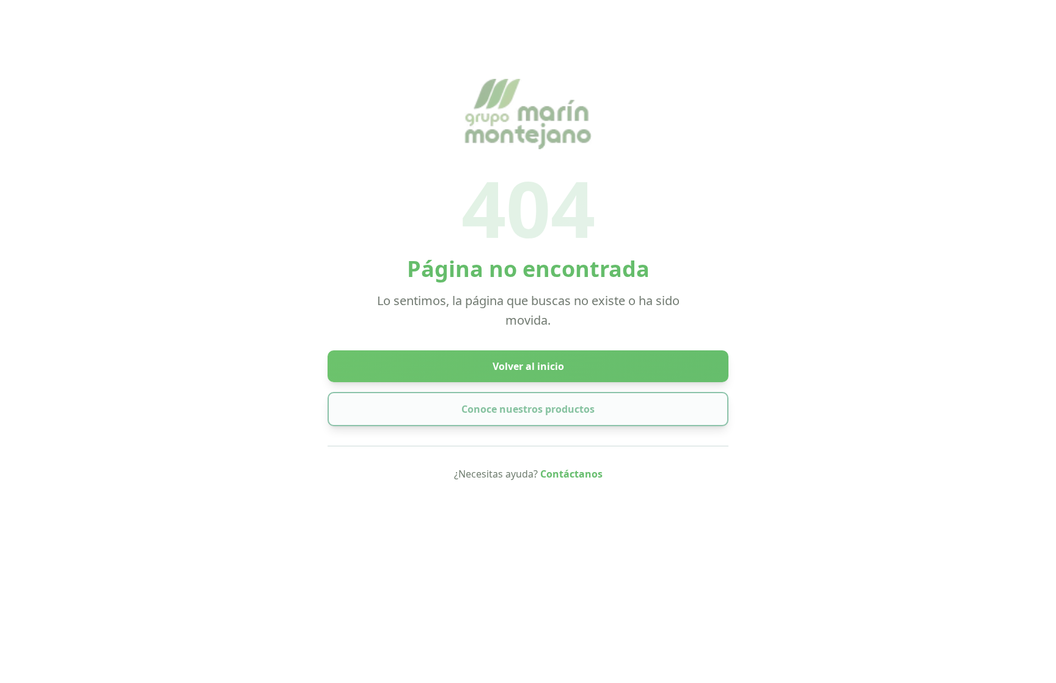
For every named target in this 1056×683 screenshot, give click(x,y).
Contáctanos (571, 474)
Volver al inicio (528, 366)
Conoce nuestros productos (528, 409)
